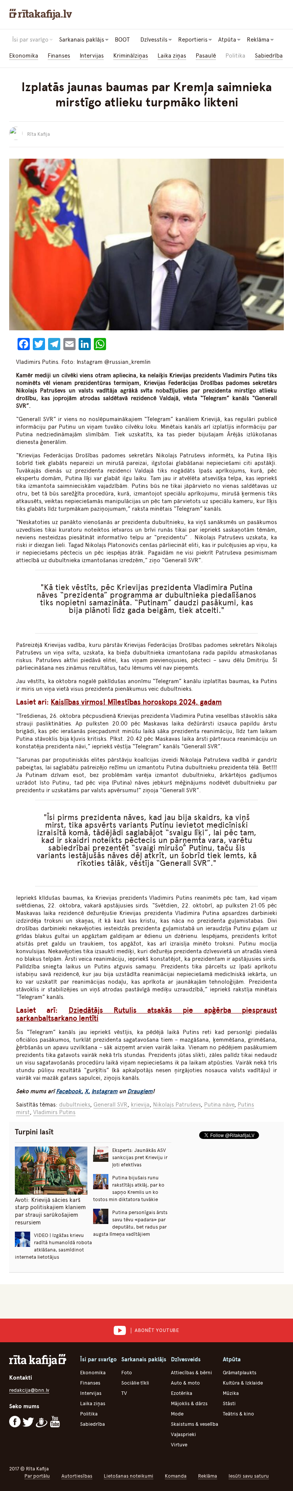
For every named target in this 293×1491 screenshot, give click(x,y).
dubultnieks (74, 1104)
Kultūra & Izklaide (243, 1383)
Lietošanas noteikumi (128, 1476)
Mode (177, 1414)
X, (87, 1091)
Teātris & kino (238, 1414)
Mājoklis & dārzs (189, 1403)
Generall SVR (110, 1104)
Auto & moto (185, 1383)
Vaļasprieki (183, 1434)
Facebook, (69, 1091)
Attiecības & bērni (191, 1372)
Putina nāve (219, 1104)
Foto (126, 1372)
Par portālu (37, 1476)
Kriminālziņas (130, 55)
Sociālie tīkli (135, 1383)
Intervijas (92, 55)
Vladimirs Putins (54, 1112)
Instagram (105, 1091)
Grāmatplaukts (239, 1372)
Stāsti (229, 1403)
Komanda (176, 1476)
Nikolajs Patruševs (177, 1104)
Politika (235, 55)
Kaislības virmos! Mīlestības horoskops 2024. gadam (136, 702)
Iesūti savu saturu (249, 1476)
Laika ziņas (172, 55)
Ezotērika (181, 1393)
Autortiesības (76, 1476)
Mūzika (231, 1393)
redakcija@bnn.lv (29, 1390)
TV (124, 1393)
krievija (140, 1104)
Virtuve (179, 1445)
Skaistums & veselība (194, 1424)
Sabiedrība (269, 55)
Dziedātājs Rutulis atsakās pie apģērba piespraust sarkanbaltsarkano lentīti (146, 1014)
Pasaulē (206, 55)
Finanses (59, 55)
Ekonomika (23, 55)
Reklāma (207, 1476)
